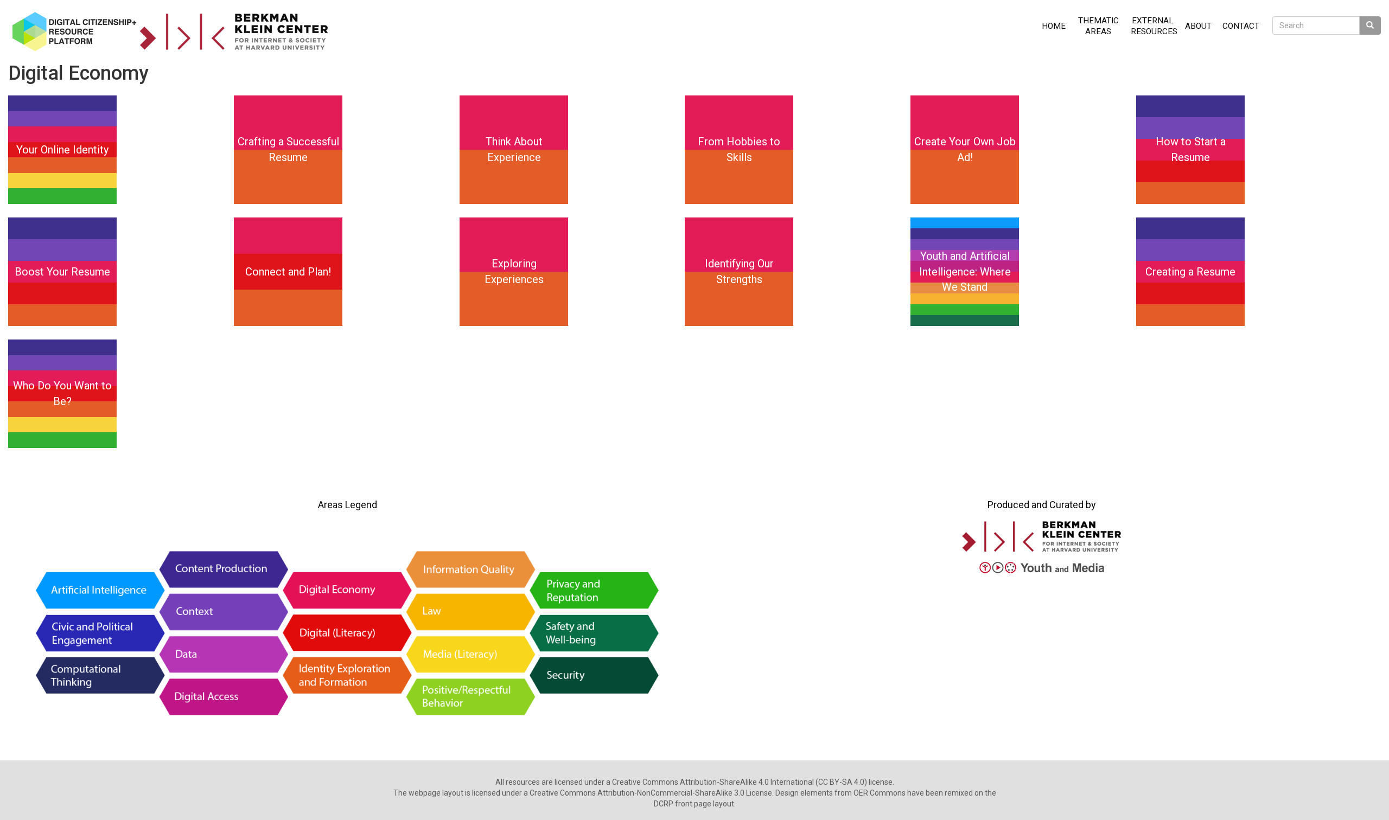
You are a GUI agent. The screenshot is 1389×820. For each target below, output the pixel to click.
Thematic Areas (1098, 26)
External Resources (1154, 26)
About (1198, 26)
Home (1054, 26)
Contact (1240, 26)
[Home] (174, 31)
